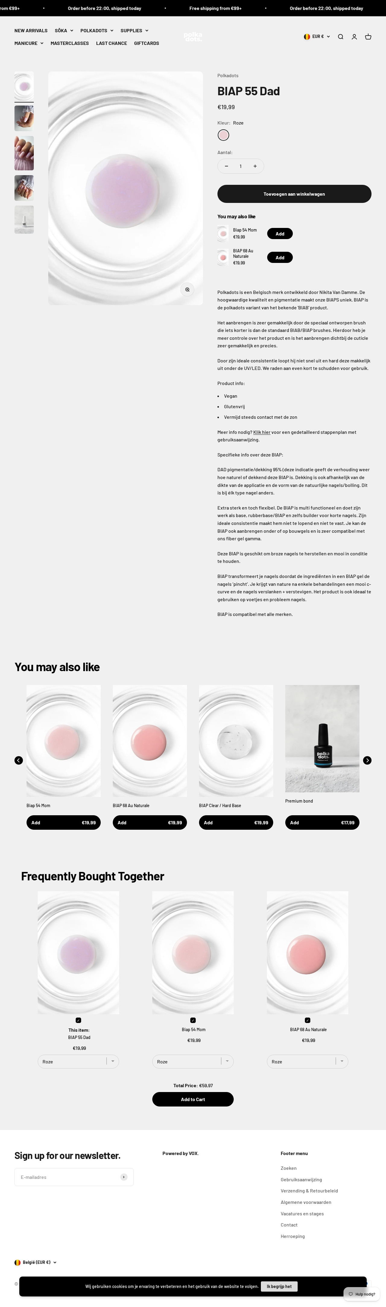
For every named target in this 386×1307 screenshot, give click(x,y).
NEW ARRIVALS (31, 30)
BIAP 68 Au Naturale (243, 253)
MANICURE (25, 43)
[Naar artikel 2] (24, 119)
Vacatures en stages (302, 1213)
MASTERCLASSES (70, 43)
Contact (289, 1224)
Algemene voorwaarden (306, 1202)
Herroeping (293, 1236)
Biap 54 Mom (245, 229)
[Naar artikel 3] (24, 154)
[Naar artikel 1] (24, 87)
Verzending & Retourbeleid (309, 1190)
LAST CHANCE (111, 43)
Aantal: (225, 152)
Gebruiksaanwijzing (301, 1179)
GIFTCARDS (146, 43)
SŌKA (61, 30)
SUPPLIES (131, 30)
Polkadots (228, 75)
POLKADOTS (94, 30)
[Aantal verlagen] (226, 166)
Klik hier (262, 432)
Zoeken (289, 1168)
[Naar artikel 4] (24, 189)
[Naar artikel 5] (24, 220)
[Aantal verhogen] (255, 166)
